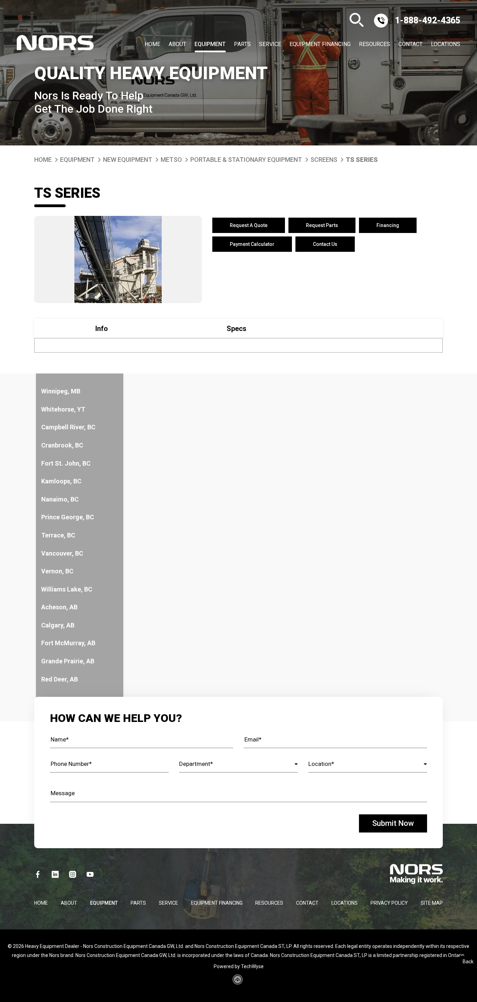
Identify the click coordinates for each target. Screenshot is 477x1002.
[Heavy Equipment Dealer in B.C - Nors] (55, 44)
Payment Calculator (252, 244)
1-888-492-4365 (427, 20)
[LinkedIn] (55, 874)
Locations (445, 44)
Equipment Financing (320, 44)
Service (270, 44)
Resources (374, 44)
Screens (323, 159)
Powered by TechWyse (239, 966)
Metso (171, 159)
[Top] (464, 993)
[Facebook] (37, 874)
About (177, 44)
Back (468, 961)
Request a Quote (248, 225)
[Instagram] (72, 874)
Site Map (432, 903)
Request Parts (322, 225)
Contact (410, 44)
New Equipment (127, 159)
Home (152, 44)
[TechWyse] (239, 982)
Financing (387, 225)
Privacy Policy (389, 903)
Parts (242, 44)
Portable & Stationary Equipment (246, 159)
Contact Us (325, 244)
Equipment (210, 44)
